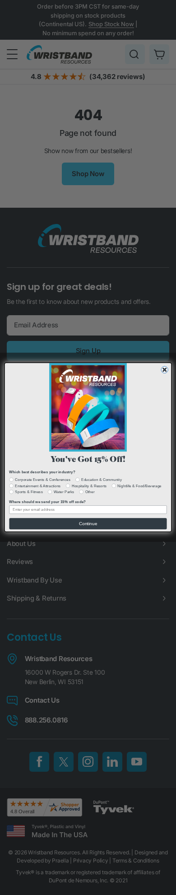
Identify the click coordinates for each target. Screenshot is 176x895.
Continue (88, 524)
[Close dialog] (164, 370)
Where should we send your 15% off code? (47, 502)
